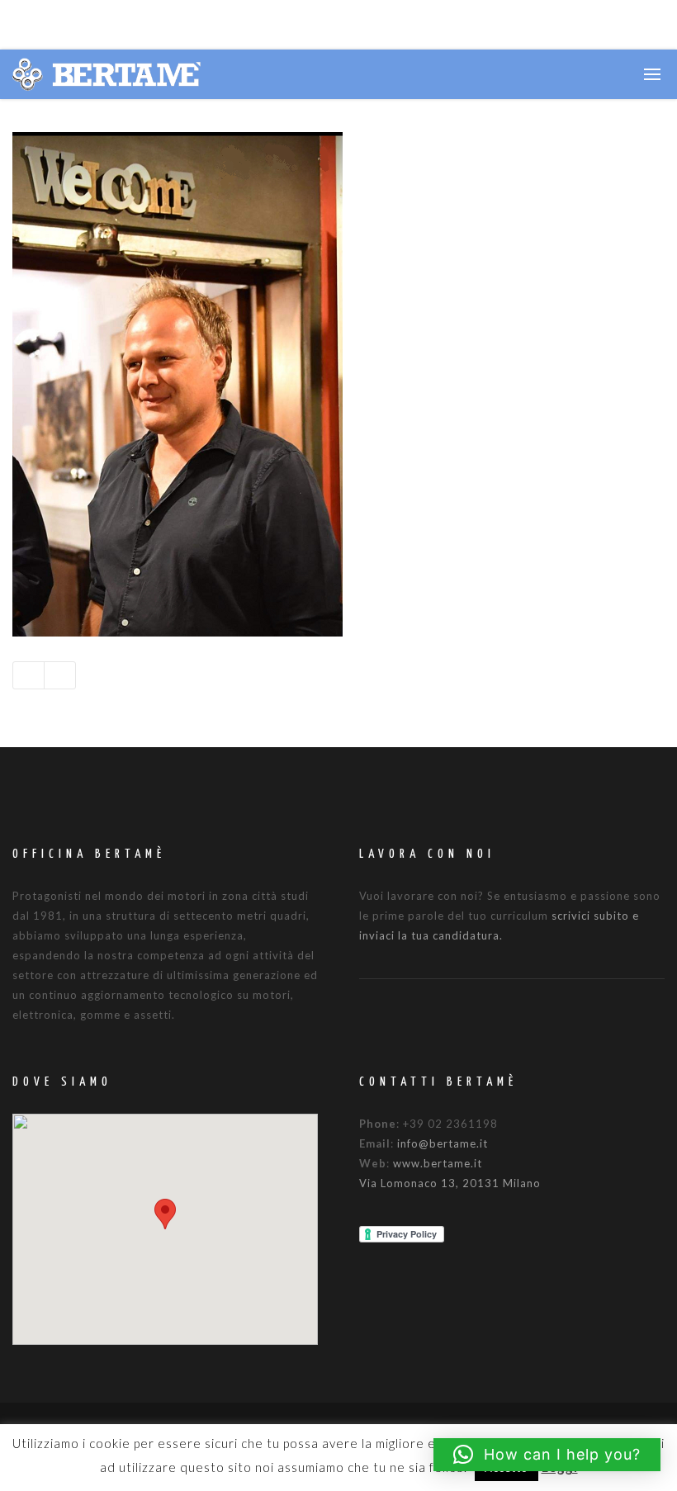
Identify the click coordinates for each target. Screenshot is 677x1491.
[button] (165, 1214)
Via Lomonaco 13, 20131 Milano (450, 1183)
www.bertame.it (437, 1163)
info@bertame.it (442, 1143)
